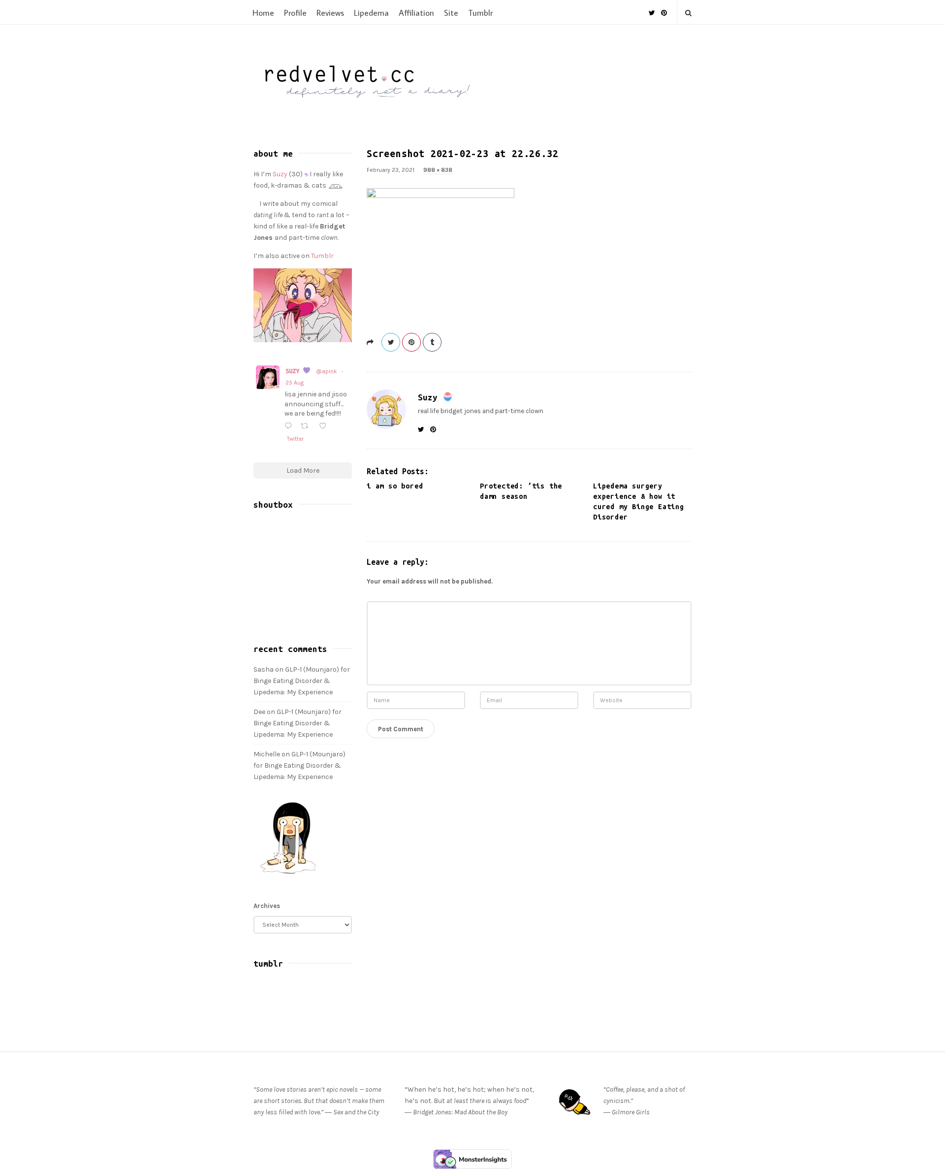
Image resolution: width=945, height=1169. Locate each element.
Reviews (330, 12)
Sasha (263, 669)
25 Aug (294, 382)
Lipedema (371, 12)
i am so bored (395, 486)
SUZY (294, 370)
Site (451, 12)
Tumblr (480, 12)
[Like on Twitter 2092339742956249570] (325, 426)
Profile (295, 12)
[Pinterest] (664, 9)
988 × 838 (437, 169)
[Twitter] (652, 9)
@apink (326, 371)
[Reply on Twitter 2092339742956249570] (290, 426)
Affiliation (416, 12)
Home (263, 12)
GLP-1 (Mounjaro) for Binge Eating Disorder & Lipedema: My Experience (301, 680)
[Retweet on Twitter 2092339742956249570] (307, 426)
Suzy (430, 397)
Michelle (266, 754)
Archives (266, 905)
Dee (259, 712)
